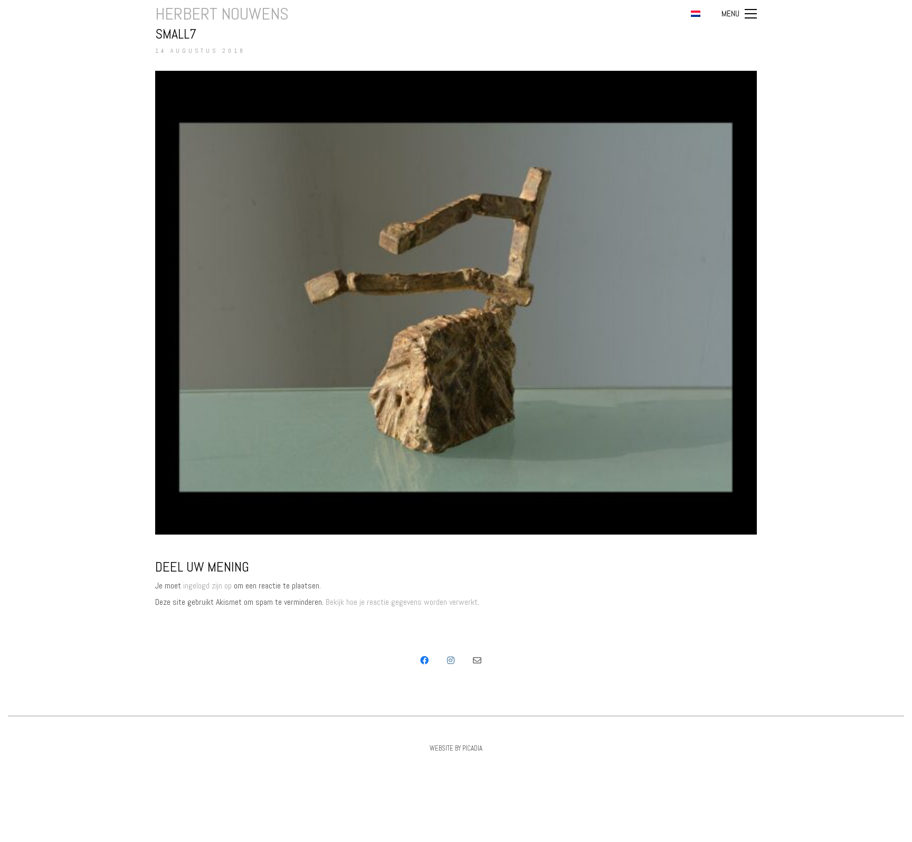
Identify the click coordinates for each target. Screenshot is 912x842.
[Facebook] (424, 660)
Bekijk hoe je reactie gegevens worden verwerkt (402, 601)
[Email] (477, 660)
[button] (739, 13)
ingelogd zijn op (207, 585)
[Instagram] (450, 660)
